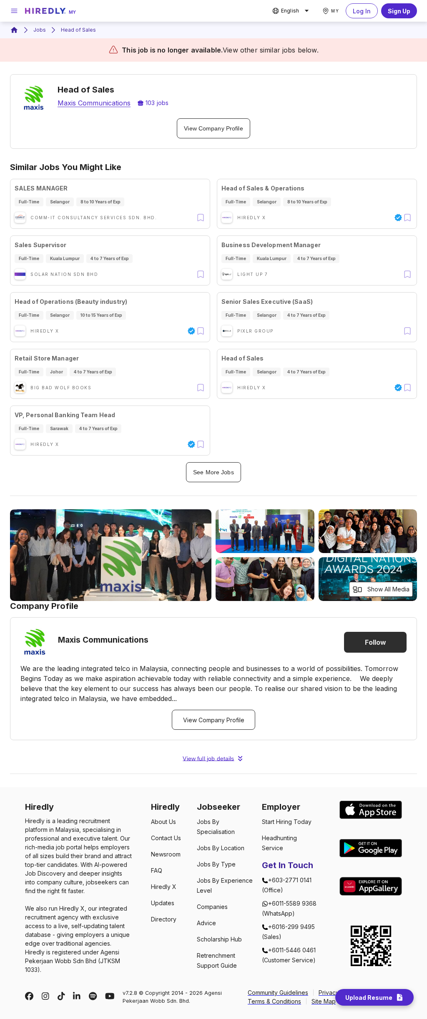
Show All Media (388, 589)
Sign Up (399, 11)
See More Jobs (213, 472)
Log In (362, 11)
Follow (375, 642)
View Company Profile (213, 128)
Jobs (39, 30)
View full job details (208, 758)
